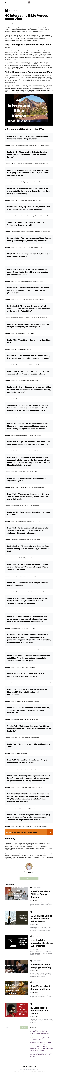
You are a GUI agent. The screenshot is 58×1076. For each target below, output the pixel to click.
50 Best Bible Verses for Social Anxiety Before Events (41, 918)
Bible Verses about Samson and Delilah (40, 987)
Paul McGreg (10, 22)
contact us (33, 1071)
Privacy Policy (17, 1071)
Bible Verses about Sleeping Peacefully (40, 966)
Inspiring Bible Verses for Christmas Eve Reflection (41, 943)
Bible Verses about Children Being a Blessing (40, 894)
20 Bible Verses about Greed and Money (39, 1010)
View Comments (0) (28, 878)
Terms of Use (41, 1071)
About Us (25, 1071)
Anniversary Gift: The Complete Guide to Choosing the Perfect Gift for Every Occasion (41, 1054)
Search (24, 1027)
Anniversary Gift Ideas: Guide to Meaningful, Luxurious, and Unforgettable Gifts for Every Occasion (41, 1048)
